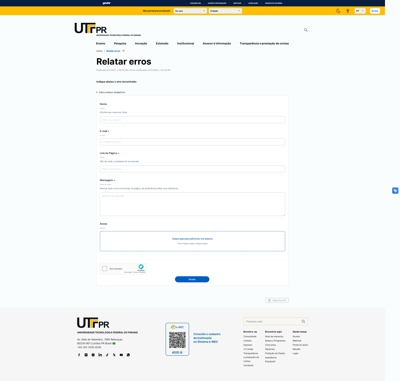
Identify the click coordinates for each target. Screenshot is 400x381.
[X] (114, 355)
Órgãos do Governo (273, 3)
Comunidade (249, 336)
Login (295, 353)
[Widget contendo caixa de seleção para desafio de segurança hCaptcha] (123, 269)
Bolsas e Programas (275, 340)
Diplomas (270, 349)
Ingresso (247, 344)
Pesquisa (120, 43)
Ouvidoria (248, 365)
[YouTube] (121, 355)
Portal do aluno (300, 344)
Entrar (375, 11)
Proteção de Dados (275, 353)
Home (99, 51)
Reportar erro (279, 300)
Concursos (270, 344)
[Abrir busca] (306, 30)
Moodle (296, 349)
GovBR (106, 3)
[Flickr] (86, 355)
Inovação (141, 43)
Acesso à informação (217, 3)
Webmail (297, 340)
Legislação (253, 3)
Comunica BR (195, 3)
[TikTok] (107, 355)
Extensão (162, 43)
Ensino (100, 43)
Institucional (185, 43)
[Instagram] (93, 355)
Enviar (192, 279)
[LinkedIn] (100, 355)
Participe (237, 3)
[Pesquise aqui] (303, 321)
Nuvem (296, 336)
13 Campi (248, 349)
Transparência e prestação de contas (264, 43)
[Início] (108, 30)
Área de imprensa (274, 336)
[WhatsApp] (128, 355)
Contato (247, 340)
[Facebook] (79, 355)
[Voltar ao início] (94, 323)
